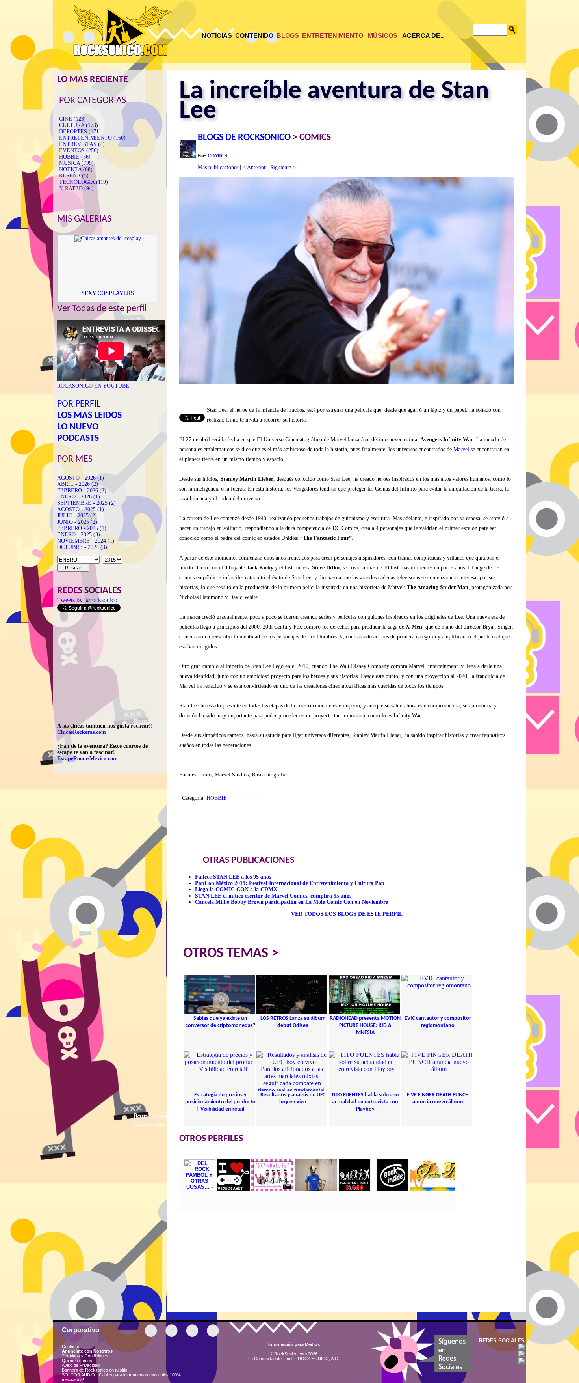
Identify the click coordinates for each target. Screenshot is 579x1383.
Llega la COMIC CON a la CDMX (236, 889)
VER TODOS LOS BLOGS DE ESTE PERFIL (347, 914)
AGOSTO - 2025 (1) (80, 509)
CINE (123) (72, 119)
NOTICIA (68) (76, 169)
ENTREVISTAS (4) (82, 144)
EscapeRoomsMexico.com (87, 758)
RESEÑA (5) (74, 176)
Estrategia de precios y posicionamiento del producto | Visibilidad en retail (220, 1102)
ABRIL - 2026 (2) (77, 484)
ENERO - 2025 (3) (78, 535)
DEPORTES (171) (80, 131)
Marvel (461, 449)
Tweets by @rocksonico (87, 600)
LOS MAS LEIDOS (89, 415)
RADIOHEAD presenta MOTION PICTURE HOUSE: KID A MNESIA (365, 1025)
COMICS (217, 156)
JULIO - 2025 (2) (77, 516)
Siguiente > (283, 167)
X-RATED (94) (76, 188)
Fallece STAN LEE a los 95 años (233, 877)
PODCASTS (78, 438)
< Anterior (254, 167)
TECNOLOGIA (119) (83, 182)
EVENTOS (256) (78, 150)
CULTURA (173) (78, 125)
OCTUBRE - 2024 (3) (82, 547)
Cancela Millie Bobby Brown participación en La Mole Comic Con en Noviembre (291, 902)
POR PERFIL (78, 404)
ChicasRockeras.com (81, 732)
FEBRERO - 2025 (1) (81, 528)
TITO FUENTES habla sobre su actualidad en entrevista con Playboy (365, 1102)
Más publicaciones (218, 167)
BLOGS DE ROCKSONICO (244, 137)
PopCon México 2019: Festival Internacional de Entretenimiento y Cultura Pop (289, 883)
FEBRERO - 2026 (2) (81, 490)
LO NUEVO (77, 427)
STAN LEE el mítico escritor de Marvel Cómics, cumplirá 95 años (273, 896)
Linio (205, 775)
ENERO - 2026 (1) (78, 497)
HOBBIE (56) (75, 157)
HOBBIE (216, 798)
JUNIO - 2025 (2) (77, 522)
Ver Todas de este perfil (102, 309)
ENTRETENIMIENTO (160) (92, 138)
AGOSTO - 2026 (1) (80, 478)
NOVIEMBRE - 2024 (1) (85, 541)
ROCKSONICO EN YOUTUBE (93, 386)
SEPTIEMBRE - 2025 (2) (86, 503)
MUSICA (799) (76, 163)
